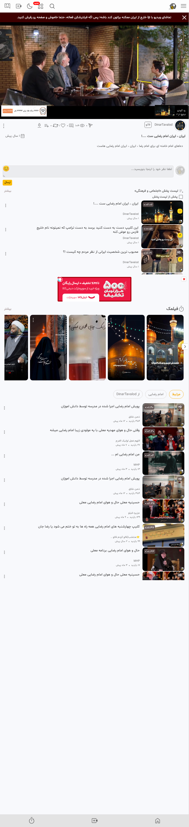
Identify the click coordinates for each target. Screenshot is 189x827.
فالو (148, 124)
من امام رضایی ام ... (125, 454)
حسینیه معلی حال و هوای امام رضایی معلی (109, 502)
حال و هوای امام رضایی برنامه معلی (115, 550)
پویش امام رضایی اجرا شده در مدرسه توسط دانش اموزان (100, 406)
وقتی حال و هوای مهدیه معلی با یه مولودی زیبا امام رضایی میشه (95, 430)
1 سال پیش (12, 136)
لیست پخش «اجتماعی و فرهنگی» (156, 191)
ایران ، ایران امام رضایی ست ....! (115, 204)
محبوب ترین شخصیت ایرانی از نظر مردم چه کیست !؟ (100, 252)
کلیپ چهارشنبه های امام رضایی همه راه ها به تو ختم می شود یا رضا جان (89, 526)
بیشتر (7, 191)
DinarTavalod (164, 125)
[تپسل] (60, 279)
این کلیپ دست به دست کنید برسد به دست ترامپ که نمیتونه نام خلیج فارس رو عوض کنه (87, 230)
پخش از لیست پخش (164, 197)
